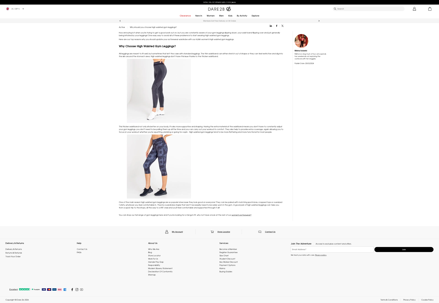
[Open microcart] (430, 9)
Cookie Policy (427, 300)
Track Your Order (13, 256)
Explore (255, 15)
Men (221, 15)
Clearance (185, 15)
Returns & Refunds (13, 253)
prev (120, 20)
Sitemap (152, 275)
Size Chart (224, 255)
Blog (150, 252)
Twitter (282, 25)
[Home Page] (219, 8)
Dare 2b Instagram (76, 289)
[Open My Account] (414, 9)
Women (211, 15)
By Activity (242, 15)
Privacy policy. (321, 255)
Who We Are (153, 249)
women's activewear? (241, 215)
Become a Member (228, 249)
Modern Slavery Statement (160, 268)
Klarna (222, 268)
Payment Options (227, 265)
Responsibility (154, 265)
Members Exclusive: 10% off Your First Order (219, 21)
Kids (230, 15)
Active (122, 27)
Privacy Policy (409, 300)
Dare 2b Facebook (72, 289)
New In (198, 15)
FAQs (79, 252)
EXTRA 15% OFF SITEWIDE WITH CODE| (219, 2)
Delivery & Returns (13, 249)
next (319, 20)
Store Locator (223, 232)
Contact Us (270, 232)
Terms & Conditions (389, 300)
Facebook (277, 25)
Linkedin (271, 25)
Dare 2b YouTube (81, 289)
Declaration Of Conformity (160, 271)
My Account (177, 232)
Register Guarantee (229, 252)
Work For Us (153, 259)
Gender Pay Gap (156, 262)
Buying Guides (226, 271)
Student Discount (227, 259)
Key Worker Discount (229, 262)
